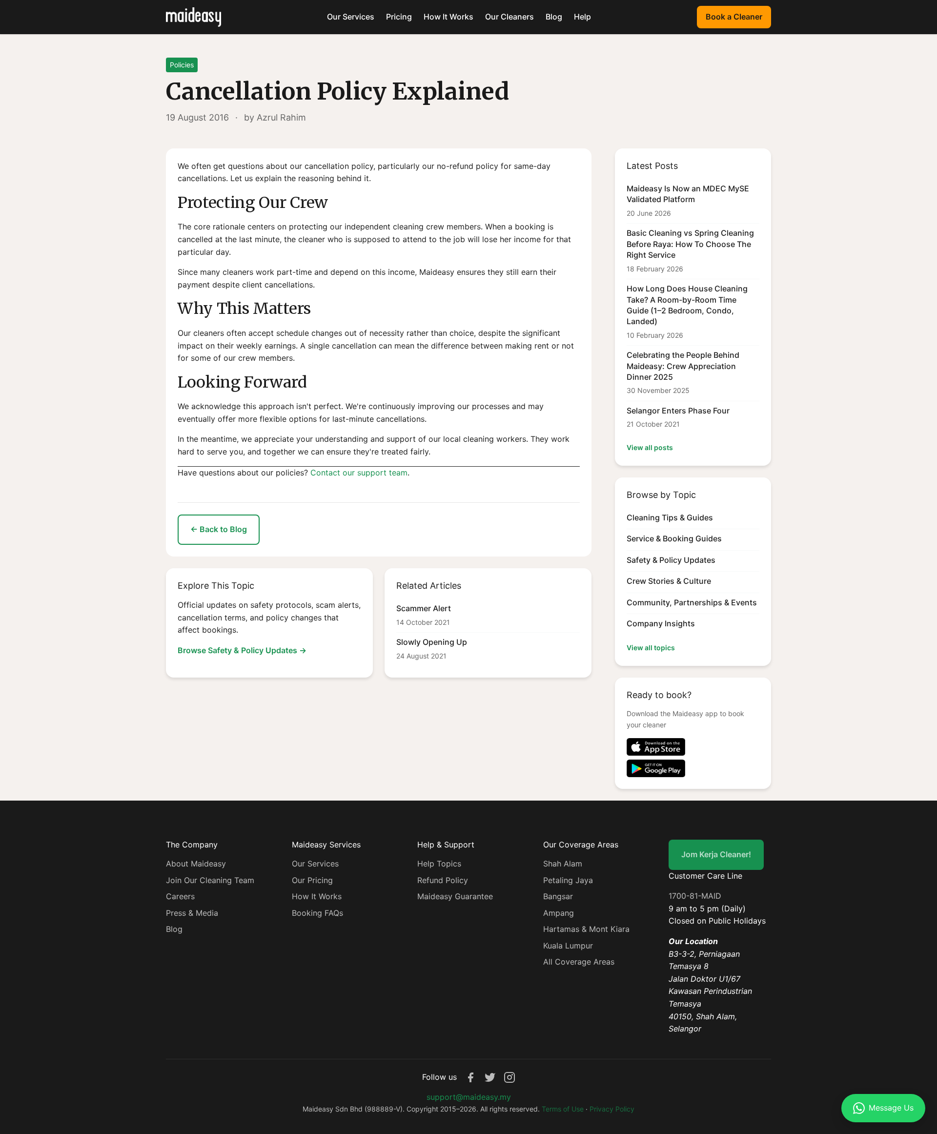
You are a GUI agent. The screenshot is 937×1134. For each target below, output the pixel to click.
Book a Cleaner (734, 16)
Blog (554, 16)
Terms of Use (563, 1109)
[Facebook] (470, 1077)
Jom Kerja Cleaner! (716, 854)
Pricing (399, 16)
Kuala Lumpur (568, 945)
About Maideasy (196, 863)
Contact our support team (358, 472)
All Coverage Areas (578, 962)
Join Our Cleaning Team (210, 880)
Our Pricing (312, 880)
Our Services (350, 16)
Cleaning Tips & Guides (670, 517)
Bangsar (558, 896)
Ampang (558, 913)
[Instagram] (509, 1077)
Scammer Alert (423, 608)
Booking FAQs (317, 913)
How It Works (448, 16)
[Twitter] (490, 1077)
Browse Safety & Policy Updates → (242, 650)
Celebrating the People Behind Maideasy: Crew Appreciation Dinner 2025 (683, 366)
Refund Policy (442, 880)
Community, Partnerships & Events (692, 602)
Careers (180, 896)
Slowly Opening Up (431, 642)
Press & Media (192, 913)
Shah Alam (562, 863)
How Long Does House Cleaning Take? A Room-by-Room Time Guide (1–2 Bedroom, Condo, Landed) (687, 305)
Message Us (891, 1108)
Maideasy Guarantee (455, 896)
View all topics (651, 647)
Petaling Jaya (568, 880)
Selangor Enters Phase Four (678, 410)
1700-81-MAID (695, 896)
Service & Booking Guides (674, 538)
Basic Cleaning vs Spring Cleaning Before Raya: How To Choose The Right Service (690, 244)
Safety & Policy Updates (671, 560)
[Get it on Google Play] (693, 768)
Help (582, 16)
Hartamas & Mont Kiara (586, 929)
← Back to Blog (218, 529)
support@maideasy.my (469, 1097)
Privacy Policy (612, 1109)
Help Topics (439, 863)
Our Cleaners (509, 16)
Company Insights (661, 623)
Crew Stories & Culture (669, 581)
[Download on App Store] (693, 747)
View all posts (650, 447)
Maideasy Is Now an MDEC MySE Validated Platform (688, 194)
